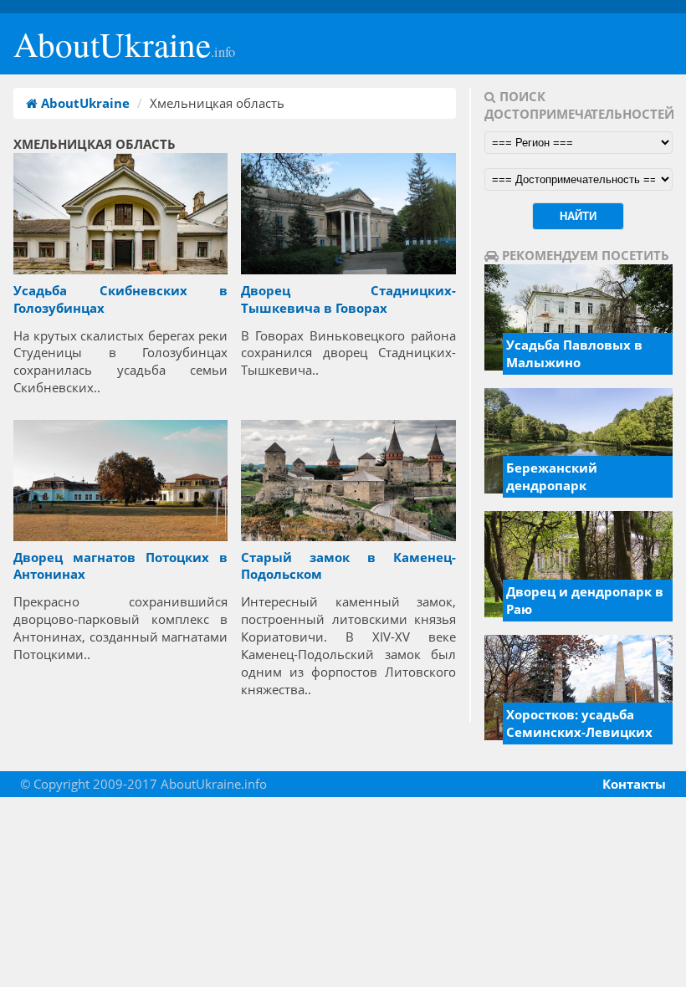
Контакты (634, 783)
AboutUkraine (124, 44)
